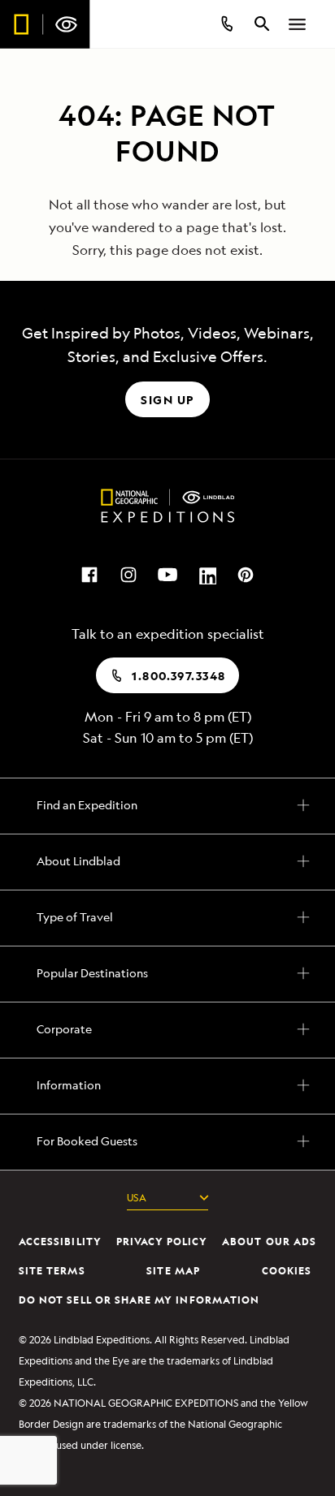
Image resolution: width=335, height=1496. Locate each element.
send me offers (167, 1287)
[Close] (314, 40)
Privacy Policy (148, 1442)
